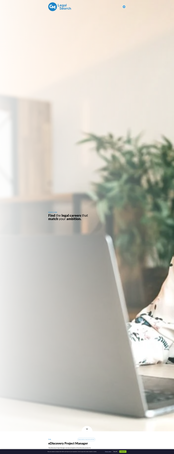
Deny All (115, 451)
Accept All (123, 451)
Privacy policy (108, 451)
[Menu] (124, 6)
